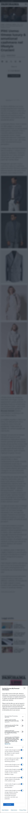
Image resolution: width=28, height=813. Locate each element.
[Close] (24, 688)
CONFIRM (8, 804)
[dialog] (14, 749)
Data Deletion (5, 810)
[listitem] (14, 716)
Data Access (14, 810)
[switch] (22, 720)
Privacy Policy (22, 810)
